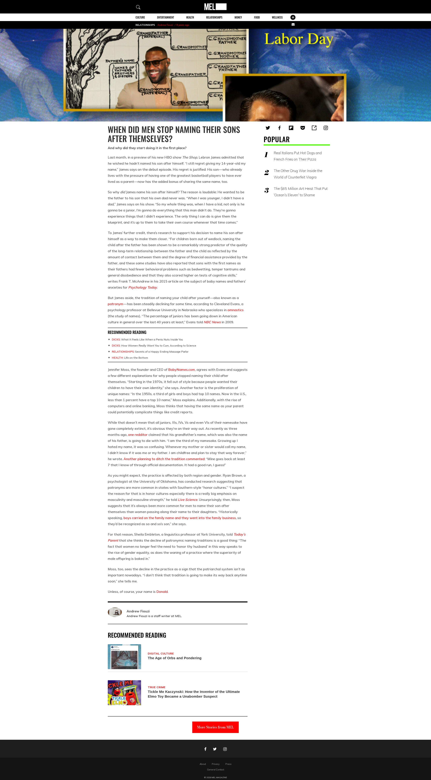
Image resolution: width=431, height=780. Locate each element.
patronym (115, 304)
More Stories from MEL (215, 727)
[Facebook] (279, 128)
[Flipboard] (291, 128)
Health (190, 17)
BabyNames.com (181, 369)
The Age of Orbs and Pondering (175, 658)
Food (257, 17)
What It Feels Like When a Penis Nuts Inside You (147, 339)
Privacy (216, 764)
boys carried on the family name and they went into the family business (179, 518)
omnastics (235, 310)
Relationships (214, 17)
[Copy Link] (314, 128)
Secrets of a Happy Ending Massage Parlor (150, 351)
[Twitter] (267, 128)
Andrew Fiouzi (165, 24)
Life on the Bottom (130, 357)
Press (228, 764)
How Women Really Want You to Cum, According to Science (154, 345)
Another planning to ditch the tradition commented (164, 459)
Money (238, 17)
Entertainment (165, 17)
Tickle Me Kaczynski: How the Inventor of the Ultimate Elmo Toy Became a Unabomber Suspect (194, 694)
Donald (162, 591)
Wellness (277, 17)
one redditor (138, 434)
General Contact (215, 769)
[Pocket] (302, 128)
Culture (140, 17)
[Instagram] (325, 128)
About (203, 764)
